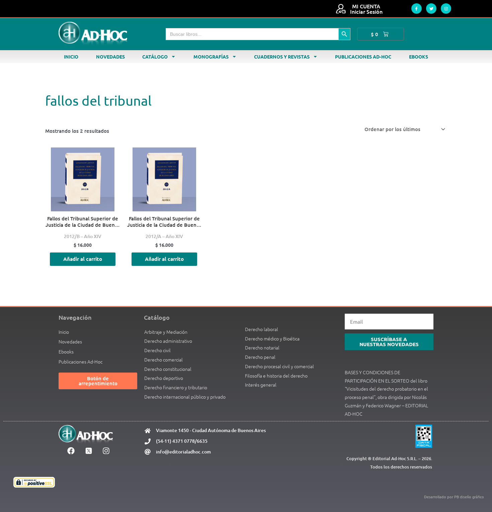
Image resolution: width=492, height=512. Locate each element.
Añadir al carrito (82, 258)
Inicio (71, 57)
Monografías (211, 57)
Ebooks (418, 57)
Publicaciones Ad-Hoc (363, 57)
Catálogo (155, 57)
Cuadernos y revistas (282, 57)
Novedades (110, 57)
